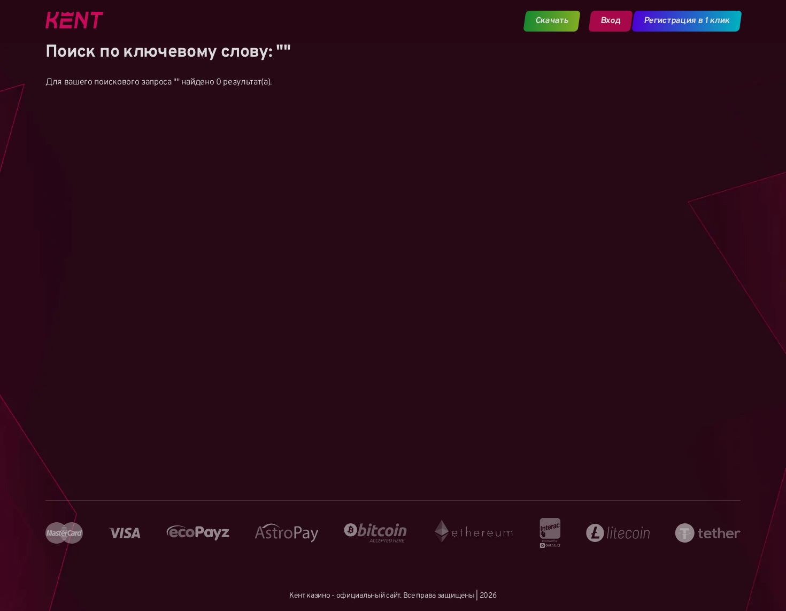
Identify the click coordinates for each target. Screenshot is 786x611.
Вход (610, 21)
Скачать (552, 21)
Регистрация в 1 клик (686, 21)
